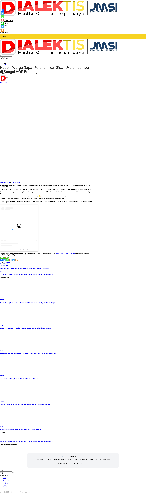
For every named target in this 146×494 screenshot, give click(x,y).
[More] (16, 260)
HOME (4, 36)
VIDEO (5, 26)
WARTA (5, 19)
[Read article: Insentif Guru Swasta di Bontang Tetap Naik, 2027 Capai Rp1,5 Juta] (46, 416)
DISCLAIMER (83, 459)
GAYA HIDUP (6, 24)
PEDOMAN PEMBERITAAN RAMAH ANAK (99, 459)
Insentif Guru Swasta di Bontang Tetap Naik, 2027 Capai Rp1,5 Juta (21, 429)
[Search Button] (13, 472)
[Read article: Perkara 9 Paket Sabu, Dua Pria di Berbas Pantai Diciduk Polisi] (46, 365)
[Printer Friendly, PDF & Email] (4, 258)
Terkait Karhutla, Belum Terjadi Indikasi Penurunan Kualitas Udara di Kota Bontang (25, 328)
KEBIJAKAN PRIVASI (72, 459)
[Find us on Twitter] (0, 489)
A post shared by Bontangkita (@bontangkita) (19, 249)
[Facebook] (1, 260)
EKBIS (1, 350)
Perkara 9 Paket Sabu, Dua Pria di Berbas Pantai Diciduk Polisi (19, 379)
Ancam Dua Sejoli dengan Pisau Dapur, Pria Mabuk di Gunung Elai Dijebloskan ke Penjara (28, 303)
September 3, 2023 (5, 82)
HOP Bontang (6, 262)
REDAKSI (48, 459)
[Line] (2, 23)
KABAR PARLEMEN (8, 21)
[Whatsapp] (7, 260)
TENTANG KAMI (40, 459)
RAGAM (5, 25)
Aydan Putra (77, 463)
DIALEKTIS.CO (63, 463)
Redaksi (8, 81)
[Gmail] (10, 260)
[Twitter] (4, 260)
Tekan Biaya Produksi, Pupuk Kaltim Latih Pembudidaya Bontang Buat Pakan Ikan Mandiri (28, 353)
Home (1, 64)
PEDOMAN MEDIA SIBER (59, 459)
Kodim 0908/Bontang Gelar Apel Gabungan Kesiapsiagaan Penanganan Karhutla (25, 404)
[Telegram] (13, 260)
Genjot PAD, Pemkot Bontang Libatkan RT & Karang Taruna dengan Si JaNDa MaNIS (26, 441)
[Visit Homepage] (58, 15)
